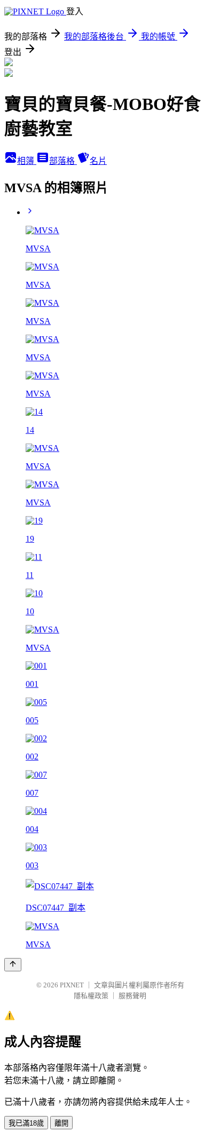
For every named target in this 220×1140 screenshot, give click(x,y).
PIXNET (72, 985)
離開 (61, 1123)
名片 (98, 160)
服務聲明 (132, 996)
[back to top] (12, 964)
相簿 (26, 160)
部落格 (63, 160)
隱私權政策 (91, 996)
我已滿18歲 (26, 1123)
